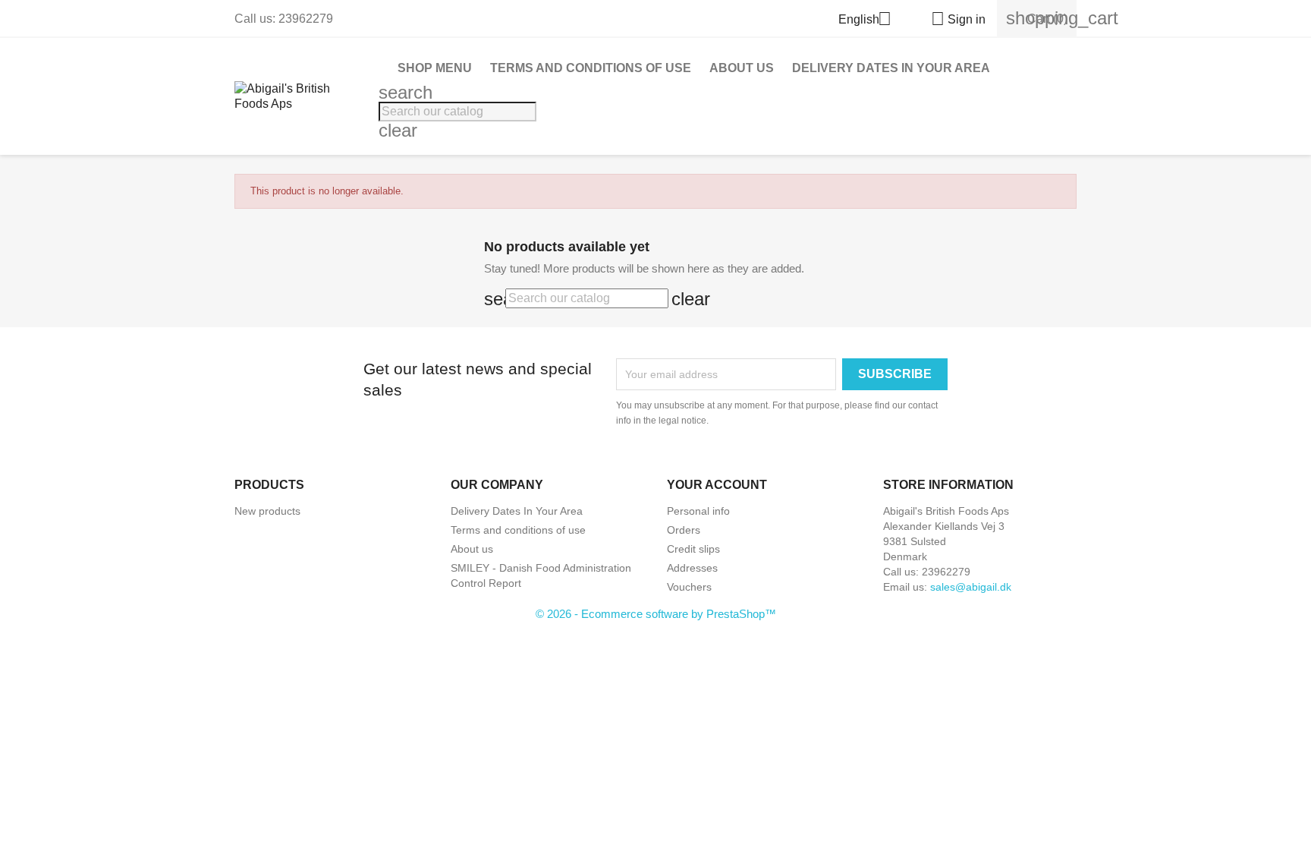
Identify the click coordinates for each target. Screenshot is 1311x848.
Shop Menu (435, 67)
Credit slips (693, 549)
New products (267, 511)
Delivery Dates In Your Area (891, 67)
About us (741, 67)
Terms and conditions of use (590, 67)
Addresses (692, 568)
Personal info (698, 511)
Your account (717, 484)
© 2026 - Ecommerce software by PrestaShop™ (656, 613)
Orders (683, 530)
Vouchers (689, 587)
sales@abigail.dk (970, 587)
